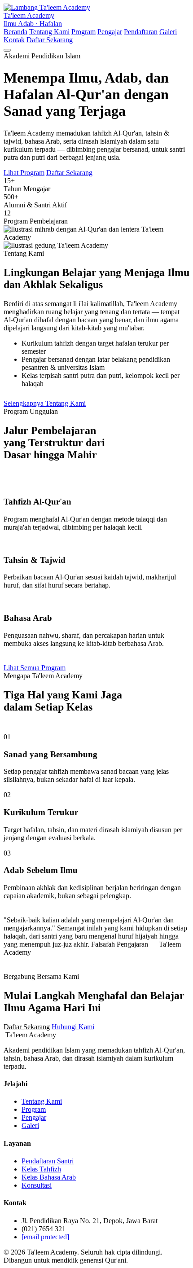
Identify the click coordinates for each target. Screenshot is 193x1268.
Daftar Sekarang (49, 40)
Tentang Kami (49, 31)
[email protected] (45, 1237)
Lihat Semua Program (35, 667)
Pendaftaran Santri (48, 1161)
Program (83, 31)
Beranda (15, 31)
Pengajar (109, 31)
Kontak (14, 40)
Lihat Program (24, 172)
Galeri (168, 31)
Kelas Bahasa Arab (49, 1177)
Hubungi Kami (73, 1027)
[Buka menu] (7, 50)
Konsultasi (37, 1185)
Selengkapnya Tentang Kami (45, 403)
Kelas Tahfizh (41, 1169)
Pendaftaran (141, 31)
